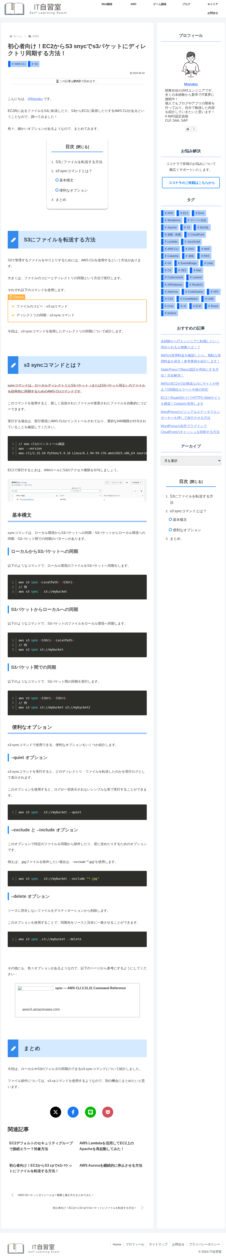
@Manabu (35, 99)
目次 (70, 146)
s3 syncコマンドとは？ (74, 171)
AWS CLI (20, 64)
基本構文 (66, 180)
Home (117, 1244)
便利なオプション (73, 190)
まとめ (61, 200)
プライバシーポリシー (204, 1244)
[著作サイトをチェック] (188, 129)
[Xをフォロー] (194, 129)
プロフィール (135, 1244)
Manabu (191, 84)
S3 (36, 64)
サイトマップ (158, 1244)
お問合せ (178, 1244)
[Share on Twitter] (55, 1112)
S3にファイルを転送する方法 (79, 162)
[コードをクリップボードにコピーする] (141, 450)
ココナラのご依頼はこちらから (191, 183)
